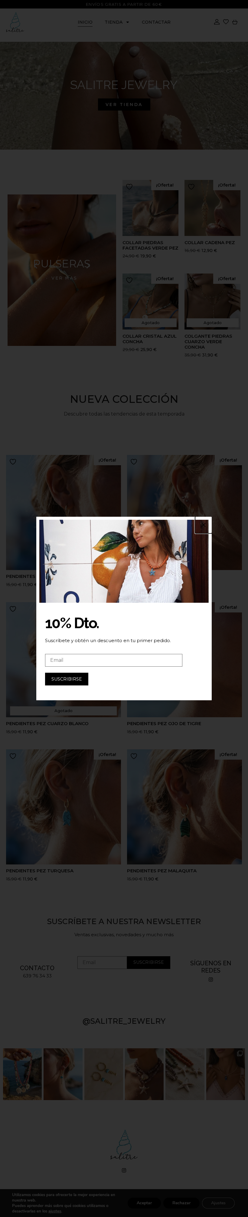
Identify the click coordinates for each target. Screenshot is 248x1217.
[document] (124, 608)
